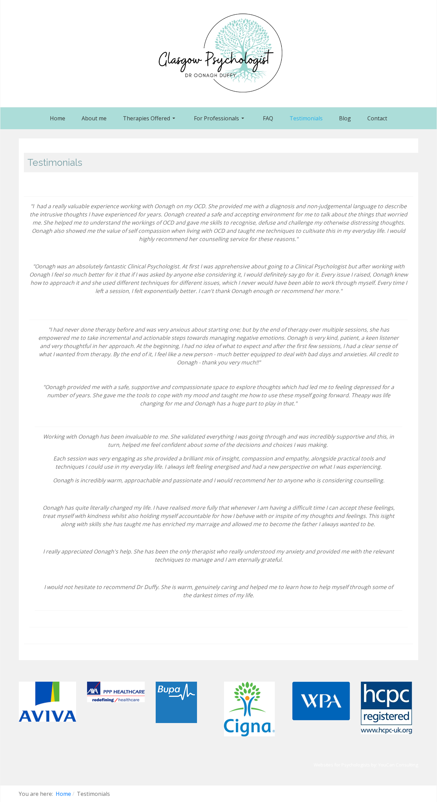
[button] (150, 118)
